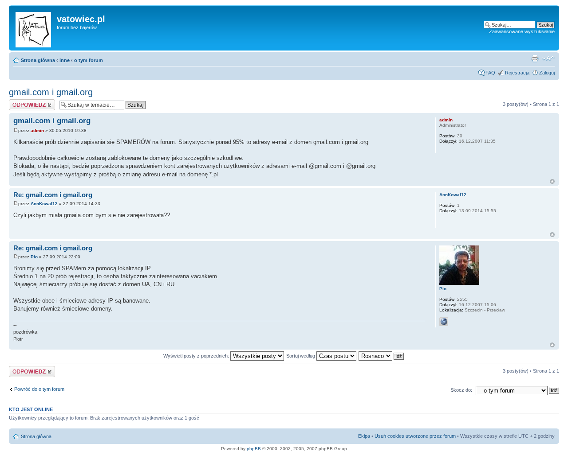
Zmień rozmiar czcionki (548, 58)
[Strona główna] (34, 28)
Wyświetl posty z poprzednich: (196, 355)
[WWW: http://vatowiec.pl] (443, 321)
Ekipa (364, 436)
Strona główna (38, 60)
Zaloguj (547, 72)
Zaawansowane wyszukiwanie (522, 31)
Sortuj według (301, 355)
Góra (552, 181)
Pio (34, 256)
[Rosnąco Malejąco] (382, 355)
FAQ (490, 72)
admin (37, 130)
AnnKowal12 (44, 203)
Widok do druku (535, 58)
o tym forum (88, 60)
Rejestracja (517, 72)
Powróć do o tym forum (39, 389)
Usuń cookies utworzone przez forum (415, 436)
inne (64, 60)
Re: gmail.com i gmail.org (52, 194)
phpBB (254, 448)
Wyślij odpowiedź (27, 102)
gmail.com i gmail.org (51, 92)
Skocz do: (461, 390)
